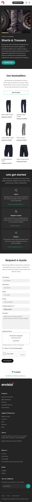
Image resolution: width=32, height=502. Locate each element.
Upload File (16, 341)
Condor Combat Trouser (21, 115)
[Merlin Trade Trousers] (8, 106)
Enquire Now (8, 62)
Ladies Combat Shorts (23, 159)
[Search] (26, 3)
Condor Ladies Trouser (8, 138)
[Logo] (8, 384)
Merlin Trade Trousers (7, 114)
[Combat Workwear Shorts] (8, 151)
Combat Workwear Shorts (7, 160)
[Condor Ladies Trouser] (8, 129)
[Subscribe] (28, 486)
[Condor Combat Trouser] (23, 106)
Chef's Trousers (21, 138)
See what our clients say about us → (16, 376)
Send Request (7, 361)
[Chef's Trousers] (23, 129)
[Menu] (29, 2)
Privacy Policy (18, 348)
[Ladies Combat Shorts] (23, 151)
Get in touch (16, 92)
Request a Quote (17, 2)
